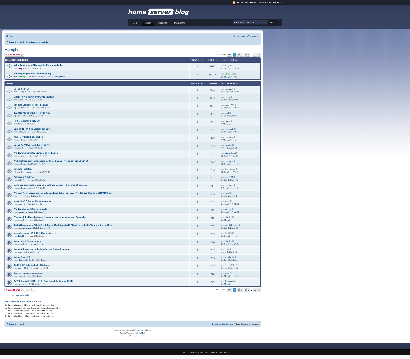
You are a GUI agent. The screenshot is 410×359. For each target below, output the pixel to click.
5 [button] (248, 54)
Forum (148, 22)
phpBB (124, 330)
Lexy (19, 251)
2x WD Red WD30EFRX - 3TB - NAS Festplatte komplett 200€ (43, 281)
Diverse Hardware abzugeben (28, 273)
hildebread (22, 259)
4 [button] (245, 54)
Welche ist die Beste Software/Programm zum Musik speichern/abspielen (50, 217)
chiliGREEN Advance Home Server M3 (32, 201)
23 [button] (255, 54)
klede (19, 203)
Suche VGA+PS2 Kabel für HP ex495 (32, 145)
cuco (19, 195)
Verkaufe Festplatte (23, 169)
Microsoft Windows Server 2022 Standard (34, 97)
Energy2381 (22, 267)
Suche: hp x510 (21, 89)
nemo (19, 275)
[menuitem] (9, 36)
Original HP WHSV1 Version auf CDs (32, 129)
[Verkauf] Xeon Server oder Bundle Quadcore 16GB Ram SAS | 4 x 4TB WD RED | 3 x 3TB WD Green (63, 193)
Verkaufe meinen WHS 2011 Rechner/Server (35, 233)
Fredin (20, 99)
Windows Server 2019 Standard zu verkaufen (36, 153)
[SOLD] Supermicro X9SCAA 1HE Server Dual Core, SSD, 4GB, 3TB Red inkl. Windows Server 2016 (63, 225)
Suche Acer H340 (22, 257)
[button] (229, 55)
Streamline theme (207, 352)
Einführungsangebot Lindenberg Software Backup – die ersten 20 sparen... (51, 185)
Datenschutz (179, 22)
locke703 (21, 179)
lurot (23, 115)
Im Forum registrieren (270, 2)
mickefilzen (22, 155)
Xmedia (20, 147)
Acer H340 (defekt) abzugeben (28, 137)
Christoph (22, 76)
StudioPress (223, 352)
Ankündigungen (58, 76)
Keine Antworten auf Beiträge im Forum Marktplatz (39, 65)
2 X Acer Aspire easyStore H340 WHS (32, 113)
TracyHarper (26, 171)
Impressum (163, 22)
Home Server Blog (191, 352)
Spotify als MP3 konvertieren (28, 241)
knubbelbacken (24, 227)
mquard (20, 211)
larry (19, 68)
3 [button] (241, 54)
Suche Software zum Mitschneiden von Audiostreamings (42, 249)
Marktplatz (12, 50)
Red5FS (20, 235)
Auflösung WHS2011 (24, 177)
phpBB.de (142, 333)
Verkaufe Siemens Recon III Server (31, 105)
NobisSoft (21, 131)
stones (20, 123)
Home (135, 22)
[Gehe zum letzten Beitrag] (231, 65)
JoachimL (21, 139)
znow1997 (25, 107)
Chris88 (20, 219)
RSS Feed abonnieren (246, 2)
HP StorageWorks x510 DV (27, 121)
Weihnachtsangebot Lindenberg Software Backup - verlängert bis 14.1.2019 (51, 161)
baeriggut (21, 91)
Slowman (21, 283)
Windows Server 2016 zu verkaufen (31, 209)
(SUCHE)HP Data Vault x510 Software (32, 265)
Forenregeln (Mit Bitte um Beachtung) (32, 73)
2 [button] (238, 54)
